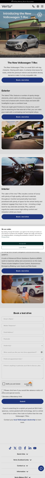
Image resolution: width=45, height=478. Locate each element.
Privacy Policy (5, 237)
